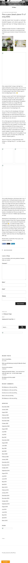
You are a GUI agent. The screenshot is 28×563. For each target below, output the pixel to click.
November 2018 (5, 498)
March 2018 (4, 520)
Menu (14, 7)
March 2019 (4, 487)
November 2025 (5, 406)
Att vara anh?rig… (14, 387)
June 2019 (4, 478)
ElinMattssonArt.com (13, 2)
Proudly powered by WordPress (9, 552)
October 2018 (5, 501)
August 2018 (5, 506)
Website (4, 296)
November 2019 (5, 465)
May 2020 (4, 448)
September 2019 (5, 470)
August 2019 (5, 473)
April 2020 (4, 451)
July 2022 (4, 431)
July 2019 (4, 476)
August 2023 (5, 412)
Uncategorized (8, 250)
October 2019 (5, 467)
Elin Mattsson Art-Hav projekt (8, 377)
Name (3, 282)
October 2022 (5, 423)
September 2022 (5, 426)
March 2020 (4, 454)
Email (3, 289)
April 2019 (4, 484)
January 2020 (5, 459)
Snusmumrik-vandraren (7, 367)
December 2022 (5, 418)
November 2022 (5, 420)
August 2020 (5, 442)
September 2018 (5, 503)
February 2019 (5, 490)
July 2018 (4, 509)
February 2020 (5, 456)
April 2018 (4, 517)
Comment (4, 263)
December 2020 (5, 440)
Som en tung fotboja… (7, 359)
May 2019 (4, 481)
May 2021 (4, 437)
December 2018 (5, 495)
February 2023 (5, 415)
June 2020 (4, 445)
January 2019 (5, 492)
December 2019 (5, 462)
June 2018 (4, 512)
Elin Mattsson (13, 12)
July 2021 (4, 434)
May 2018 (4, 515)
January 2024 (5, 409)
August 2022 (5, 429)
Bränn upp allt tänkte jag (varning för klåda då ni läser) (14, 363)
